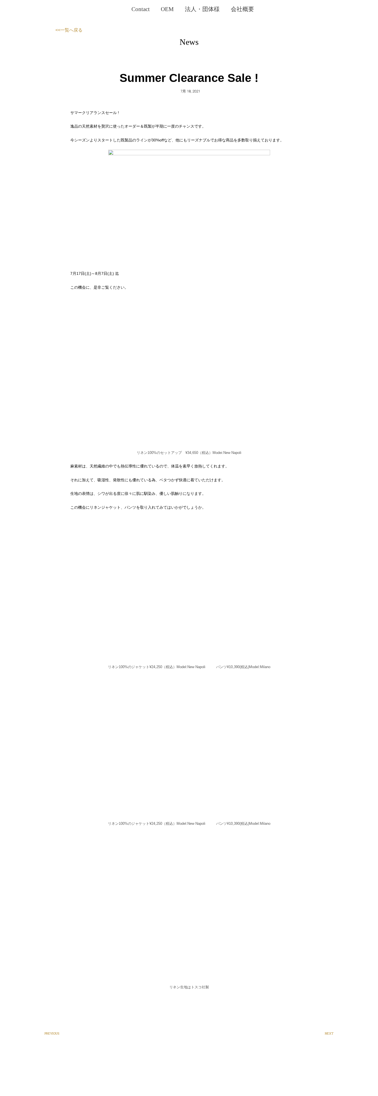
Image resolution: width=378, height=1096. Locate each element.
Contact (140, 9)
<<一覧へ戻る (68, 30)
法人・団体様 (202, 9)
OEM (167, 9)
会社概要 (242, 9)
